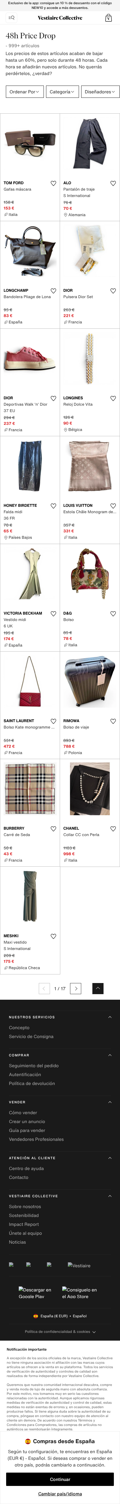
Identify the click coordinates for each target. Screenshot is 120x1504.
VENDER (17, 1102)
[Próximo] (75, 988)
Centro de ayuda (26, 1168)
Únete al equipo (25, 1233)
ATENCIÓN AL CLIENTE (32, 1158)
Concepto (19, 1027)
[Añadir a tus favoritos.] (53, 183)
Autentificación (25, 1074)
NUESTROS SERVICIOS (32, 1017)
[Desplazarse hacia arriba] (98, 988)
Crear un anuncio (27, 1121)
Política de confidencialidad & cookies (57, 1331)
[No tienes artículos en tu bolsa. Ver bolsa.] (108, 18)
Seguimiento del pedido (34, 1065)
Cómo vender (23, 1112)
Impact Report (24, 1224)
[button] (108, 18)
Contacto (18, 1177)
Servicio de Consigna (31, 1036)
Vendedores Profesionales (36, 1139)
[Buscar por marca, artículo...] (11, 18)
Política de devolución (32, 1083)
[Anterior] (44, 988)
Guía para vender (27, 1130)
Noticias (17, 1242)
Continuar (60, 1479)
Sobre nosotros (25, 1206)
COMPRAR (19, 1055)
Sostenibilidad (24, 1215)
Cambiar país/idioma (60, 1493)
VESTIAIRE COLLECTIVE (33, 1196)
